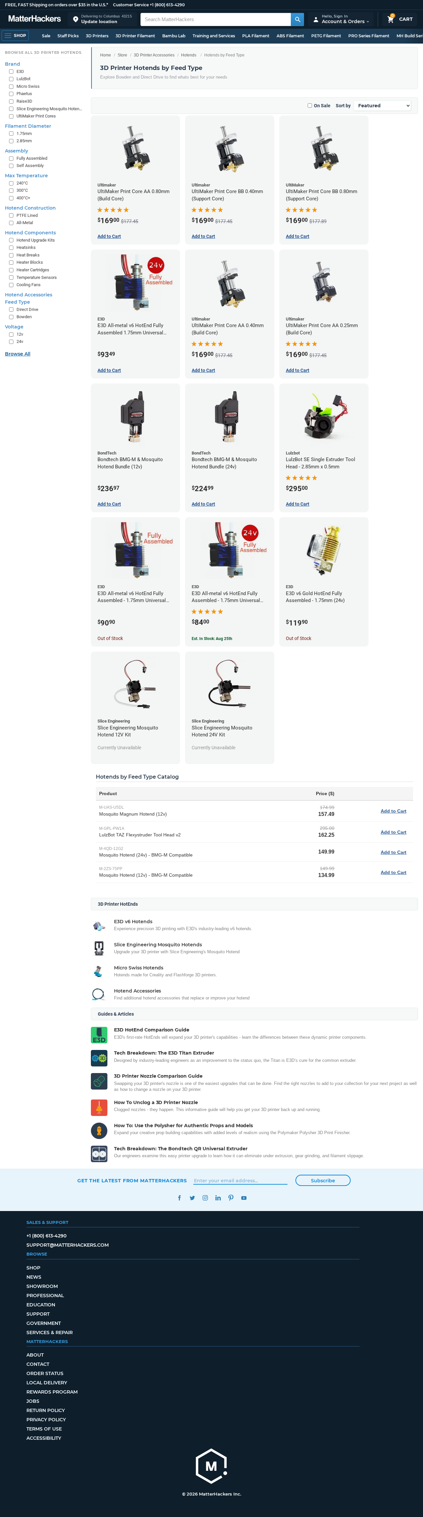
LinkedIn (218, 1198)
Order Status (44, 1373)
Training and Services (214, 35)
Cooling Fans (29, 284)
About (35, 1355)
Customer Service (131, 4)
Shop (33, 1268)
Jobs (32, 1401)
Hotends (188, 55)
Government (43, 1323)
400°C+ (23, 197)
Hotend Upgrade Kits (36, 240)
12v (20, 334)
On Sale (322, 105)
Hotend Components (30, 233)
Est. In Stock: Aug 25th (212, 638)
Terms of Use (44, 1429)
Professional (45, 1295)
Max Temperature (26, 176)
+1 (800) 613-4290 (167, 4)
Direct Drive (27, 309)
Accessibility (43, 1438)
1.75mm (24, 133)
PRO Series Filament (368, 35)
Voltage (14, 327)
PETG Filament (326, 35)
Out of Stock (110, 638)
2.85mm (24, 140)
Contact (37, 1364)
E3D (20, 71)
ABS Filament (290, 35)
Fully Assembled (32, 158)
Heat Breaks (28, 255)
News (33, 1277)
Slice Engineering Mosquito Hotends (50, 108)
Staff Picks (68, 35)
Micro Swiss (28, 86)
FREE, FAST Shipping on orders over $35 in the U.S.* (56, 4)
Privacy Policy (46, 1420)
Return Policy (45, 1410)
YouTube (244, 1198)
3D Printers (97, 35)
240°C (22, 183)
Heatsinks (26, 247)
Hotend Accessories (28, 295)
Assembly (16, 151)
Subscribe (323, 1181)
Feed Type (17, 302)
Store (122, 55)
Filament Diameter (28, 126)
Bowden (24, 316)
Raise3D (24, 101)
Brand (12, 64)
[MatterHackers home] (34, 19)
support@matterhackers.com (67, 1245)
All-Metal (25, 222)
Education (40, 1305)
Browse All (17, 354)
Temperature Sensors (37, 277)
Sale (46, 35)
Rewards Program (52, 1392)
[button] (102, 19)
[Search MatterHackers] (297, 19)
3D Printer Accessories (154, 55)
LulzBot (23, 78)
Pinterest (231, 1198)
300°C (22, 190)
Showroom (42, 1286)
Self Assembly (30, 165)
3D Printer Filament (135, 35)
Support (38, 1314)
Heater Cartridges (33, 269)
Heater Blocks (30, 262)
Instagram (205, 1198)
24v (20, 341)
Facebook (179, 1198)
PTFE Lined (27, 215)
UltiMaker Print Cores (36, 116)
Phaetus (24, 93)
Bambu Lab (173, 35)
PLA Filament (255, 35)
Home (105, 55)
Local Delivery (46, 1383)
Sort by (343, 105)
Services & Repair (49, 1332)
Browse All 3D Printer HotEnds (43, 52)
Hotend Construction (30, 208)
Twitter (192, 1198)
